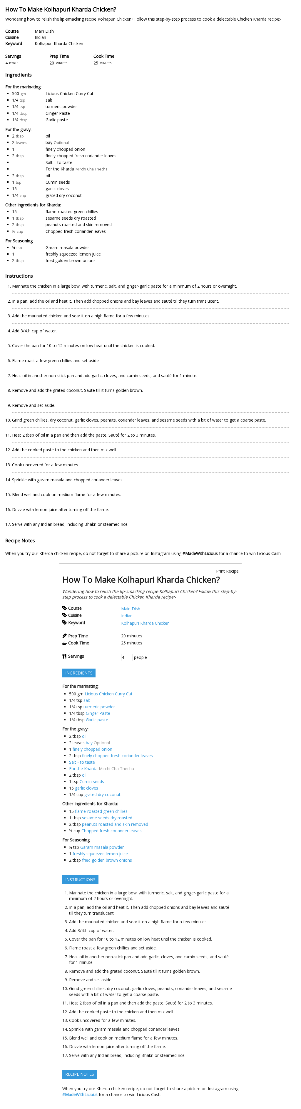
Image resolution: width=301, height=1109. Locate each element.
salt (49, 100)
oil (48, 136)
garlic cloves (57, 188)
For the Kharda (60, 169)
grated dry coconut (64, 195)
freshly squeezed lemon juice (73, 254)
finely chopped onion (65, 149)
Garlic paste (57, 119)
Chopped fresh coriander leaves (76, 231)
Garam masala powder (67, 247)
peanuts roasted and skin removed (79, 224)
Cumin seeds (58, 182)
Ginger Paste (58, 113)
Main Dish (44, 31)
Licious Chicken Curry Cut (69, 93)
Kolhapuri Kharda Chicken (59, 43)
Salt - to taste (82, 762)
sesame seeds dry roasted (71, 218)
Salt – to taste (59, 162)
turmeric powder (61, 106)
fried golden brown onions (71, 260)
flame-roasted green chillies (72, 211)
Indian (40, 37)
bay (49, 142)
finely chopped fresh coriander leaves (81, 155)
